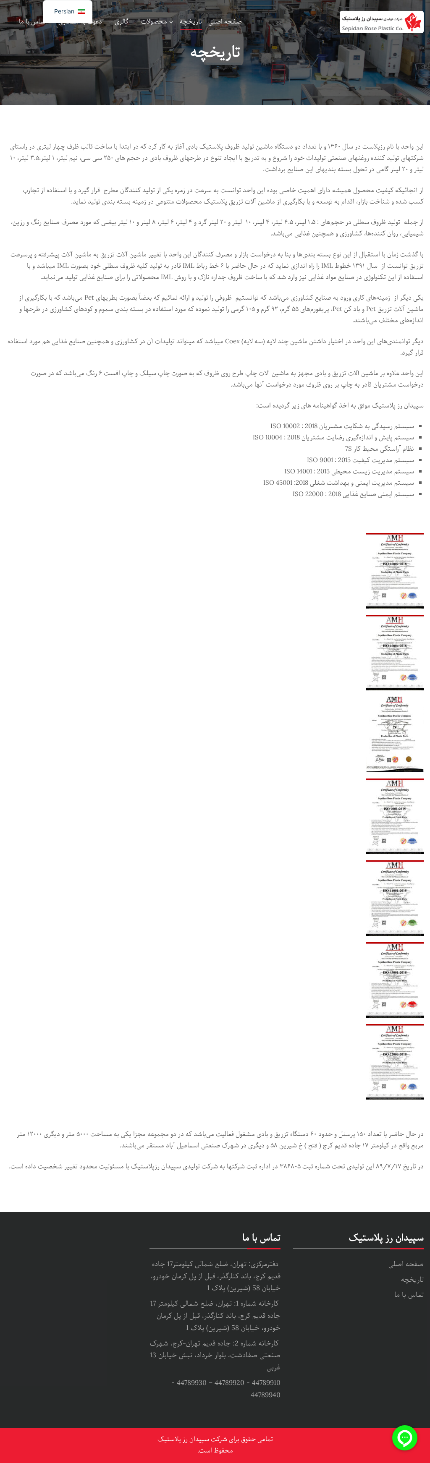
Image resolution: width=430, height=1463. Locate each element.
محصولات (154, 21)
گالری (121, 21)
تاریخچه (191, 21)
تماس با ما (32, 21)
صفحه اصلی (225, 21)
